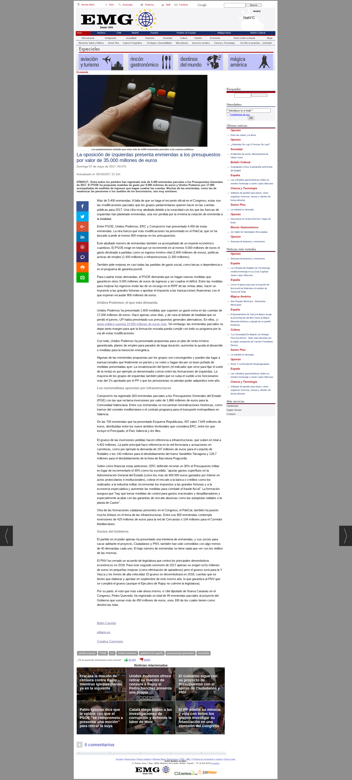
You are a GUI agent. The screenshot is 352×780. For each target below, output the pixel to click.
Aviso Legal (229, 759)
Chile (119, 33)
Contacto (231, 414)
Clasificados (233, 406)
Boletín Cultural (257, 33)
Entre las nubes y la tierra (243, 135)
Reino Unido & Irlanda (244, 38)
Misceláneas (182, 43)
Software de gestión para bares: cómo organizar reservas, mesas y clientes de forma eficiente (251, 196)
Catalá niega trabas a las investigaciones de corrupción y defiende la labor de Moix (150, 716)
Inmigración (110, 38)
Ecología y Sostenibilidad (159, 43)
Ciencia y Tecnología (224, 43)
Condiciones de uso (240, 114)
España (154, 33)
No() (146, 660)
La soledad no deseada (242, 209)
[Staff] (163, 5)
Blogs (270, 38)
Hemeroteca (130, 759)
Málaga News (224, 33)
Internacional (87, 38)
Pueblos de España (186, 33)
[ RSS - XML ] (185, 759)
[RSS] (106, 5)
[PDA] (78, 5)
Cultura (183, 38)
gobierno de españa (152, 653)
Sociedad (167, 38)
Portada (119, 759)
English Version (234, 410)
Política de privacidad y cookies (208, 759)
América (101, 33)
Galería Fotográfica (132, 43)
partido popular (87, 653)
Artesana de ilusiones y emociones (248, 241)
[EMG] (154, 774)
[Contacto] (176, 5)
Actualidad (131, 38)
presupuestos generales (180, 653)
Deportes (149, 38)
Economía (215, 38)
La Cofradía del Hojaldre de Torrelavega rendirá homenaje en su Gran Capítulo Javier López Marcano (250, 271)
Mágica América (241, 296)
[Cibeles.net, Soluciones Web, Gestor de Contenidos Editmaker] (186, 774)
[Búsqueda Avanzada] (119, 5)
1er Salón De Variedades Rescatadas (249, 232)
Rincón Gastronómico (244, 227)
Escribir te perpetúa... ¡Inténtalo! (256, 43)
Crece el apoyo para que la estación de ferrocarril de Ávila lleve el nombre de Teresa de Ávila (250, 288)
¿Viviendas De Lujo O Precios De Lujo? (250, 144)
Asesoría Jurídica (201, 43)
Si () (132, 660)
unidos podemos (127, 653)
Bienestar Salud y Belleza (91, 43)
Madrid (257, 16)
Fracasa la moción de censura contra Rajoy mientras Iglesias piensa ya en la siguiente (101, 682)
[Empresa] (142, 5)
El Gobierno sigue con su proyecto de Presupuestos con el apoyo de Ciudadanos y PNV (199, 684)
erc (112, 653)
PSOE (103, 653)
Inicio (79, 33)
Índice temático (144, 759)
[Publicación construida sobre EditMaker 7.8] (207, 774)
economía (203, 653)
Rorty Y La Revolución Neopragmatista (250, 364)
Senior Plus (113, 43)
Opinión (198, 38)
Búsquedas (172, 759)
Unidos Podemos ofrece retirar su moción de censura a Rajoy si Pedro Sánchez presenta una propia (150, 684)
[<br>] (151, 753)
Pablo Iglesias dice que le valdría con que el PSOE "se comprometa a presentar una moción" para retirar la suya (101, 718)
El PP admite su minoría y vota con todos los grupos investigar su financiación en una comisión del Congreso (199, 718)
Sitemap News (159, 759)
